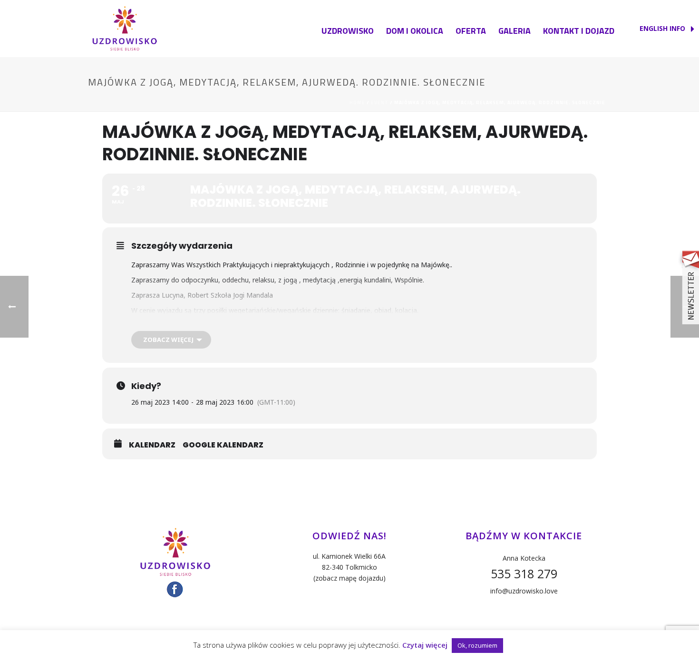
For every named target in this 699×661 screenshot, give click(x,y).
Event (379, 102)
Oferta (471, 30)
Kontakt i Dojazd (578, 30)
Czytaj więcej (424, 645)
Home (357, 102)
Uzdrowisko (347, 30)
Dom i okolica (414, 30)
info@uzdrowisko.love (524, 590)
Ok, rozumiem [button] (477, 645)
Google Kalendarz (223, 445)
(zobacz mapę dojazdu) (349, 578)
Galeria (514, 30)
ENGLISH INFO (663, 28)
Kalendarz (152, 445)
